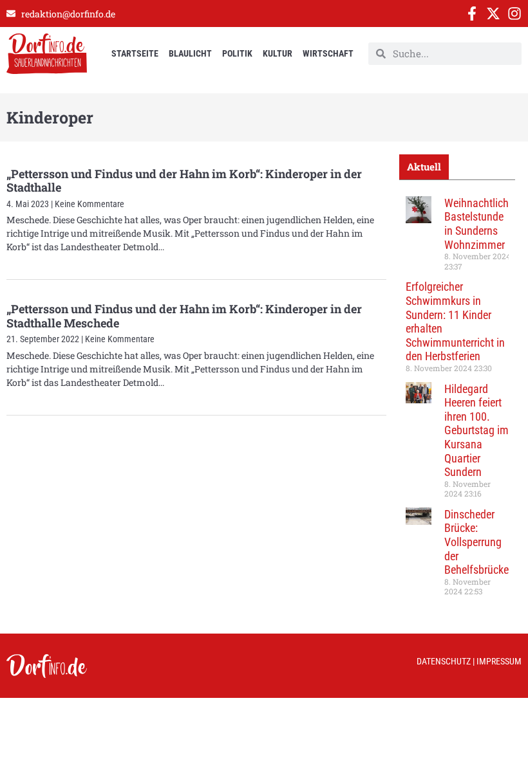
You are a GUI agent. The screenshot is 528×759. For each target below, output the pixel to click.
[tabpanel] (457, 401)
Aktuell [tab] (424, 166)
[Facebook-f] (472, 13)
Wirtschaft (328, 53)
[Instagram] (514, 13)
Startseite (134, 53)
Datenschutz (444, 661)
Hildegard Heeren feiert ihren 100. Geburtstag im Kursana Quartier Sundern (476, 430)
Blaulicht (190, 53)
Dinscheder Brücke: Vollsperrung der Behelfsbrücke (476, 542)
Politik (237, 53)
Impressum (499, 661)
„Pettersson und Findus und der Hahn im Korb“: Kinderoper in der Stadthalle (184, 181)
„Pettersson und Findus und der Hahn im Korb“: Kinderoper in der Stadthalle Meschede (184, 316)
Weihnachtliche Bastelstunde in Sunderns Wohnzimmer (479, 223)
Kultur (277, 53)
